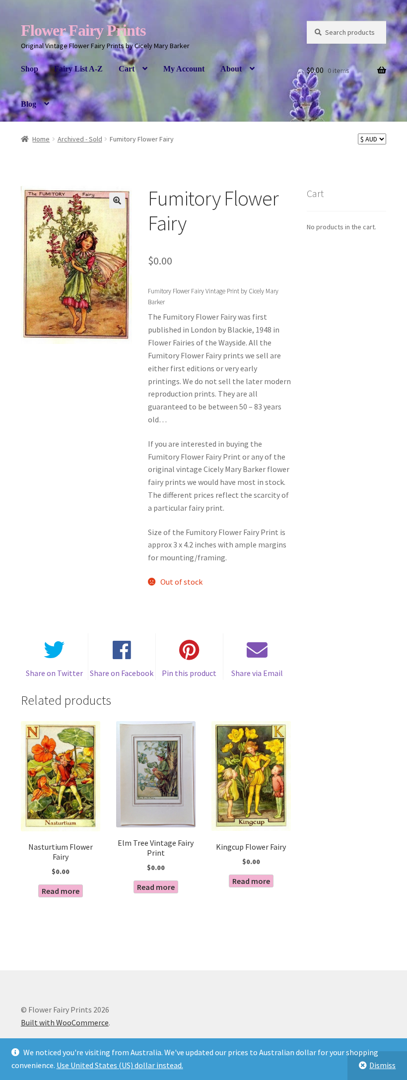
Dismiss (382, 1065)
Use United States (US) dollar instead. (120, 1065)
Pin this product (189, 673)
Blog (28, 104)
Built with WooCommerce (65, 1022)
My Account (183, 69)
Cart (127, 69)
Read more (60, 891)
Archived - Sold (80, 139)
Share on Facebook (121, 673)
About (231, 69)
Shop (29, 69)
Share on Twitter (54, 673)
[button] (117, 200)
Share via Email (257, 673)
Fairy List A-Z (78, 69)
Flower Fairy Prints (83, 30)
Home (41, 139)
